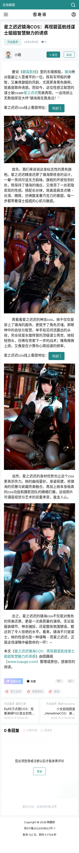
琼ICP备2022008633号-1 (39, 828)
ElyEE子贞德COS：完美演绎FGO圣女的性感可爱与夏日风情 (19, 713)
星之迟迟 (31, 93)
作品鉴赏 (12, 42)
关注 (54, 55)
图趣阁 (50, 822)
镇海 (68, 72)
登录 (39, 771)
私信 (69, 55)
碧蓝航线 (29, 72)
